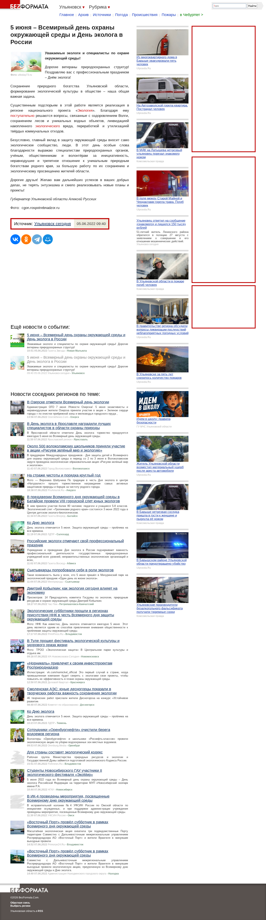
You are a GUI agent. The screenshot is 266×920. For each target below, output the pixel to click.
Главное (66, 15)
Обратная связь (20, 902)
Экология (85, 110)
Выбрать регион (20, 905)
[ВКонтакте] (15, 239)
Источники (102, 15)
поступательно (22, 116)
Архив (83, 15)
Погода (121, 15)
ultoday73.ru (25, 74)
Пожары (169, 15)
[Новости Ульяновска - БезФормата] (25, 5)
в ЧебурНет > (191, 15)
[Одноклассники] (26, 239)
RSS (40, 911)
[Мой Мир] (48, 239)
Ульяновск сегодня (52, 223)
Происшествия (145, 15)
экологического (47, 126)
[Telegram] (37, 239)
